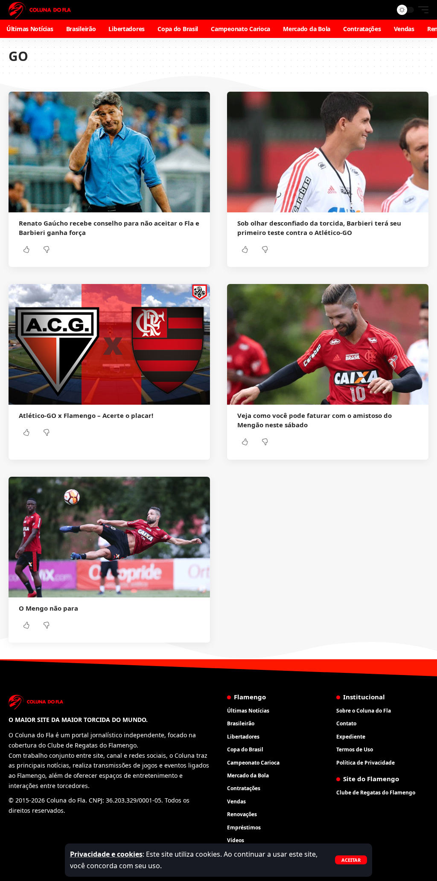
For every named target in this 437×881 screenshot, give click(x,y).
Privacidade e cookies (106, 854)
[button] (351, 859)
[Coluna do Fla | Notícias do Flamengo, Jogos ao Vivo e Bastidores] (40, 10)
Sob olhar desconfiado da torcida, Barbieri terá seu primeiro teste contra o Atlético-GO (319, 228)
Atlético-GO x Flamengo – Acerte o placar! (86, 415)
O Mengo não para (48, 608)
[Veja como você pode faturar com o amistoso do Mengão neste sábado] (327, 344)
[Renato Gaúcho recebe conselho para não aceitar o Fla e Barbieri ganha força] (109, 152)
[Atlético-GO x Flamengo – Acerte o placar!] (109, 344)
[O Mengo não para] (109, 537)
